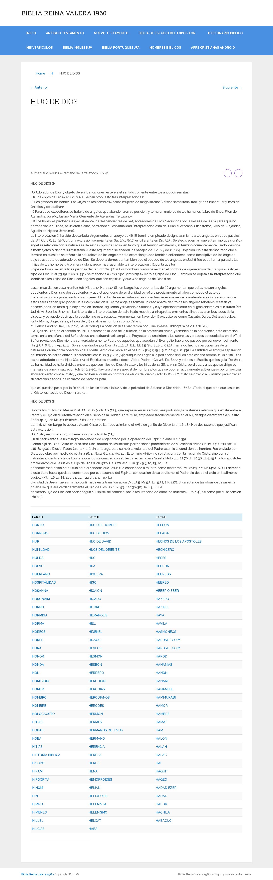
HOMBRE (39, 706)
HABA (93, 829)
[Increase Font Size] (228, 173)
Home (40, 73)
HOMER (38, 689)
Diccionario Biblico (225, 33)
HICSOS (94, 640)
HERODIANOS (99, 697)
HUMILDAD (41, 550)
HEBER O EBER (167, 591)
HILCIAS (38, 829)
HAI (158, 763)
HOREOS (39, 632)
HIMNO (37, 804)
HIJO (92, 558)
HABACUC (163, 821)
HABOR (161, 804)
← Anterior (39, 87)
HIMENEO (39, 812)
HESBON (95, 665)
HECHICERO (165, 550)
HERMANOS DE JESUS (106, 730)
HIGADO (95, 599)
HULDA (38, 558)
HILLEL (37, 821)
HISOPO (38, 763)
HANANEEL (164, 689)
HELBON (162, 525)
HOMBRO (39, 697)
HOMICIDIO (40, 681)
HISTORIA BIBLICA (46, 755)
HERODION (97, 681)
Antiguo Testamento (65, 33)
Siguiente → (232, 87)
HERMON (96, 714)
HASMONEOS (166, 632)
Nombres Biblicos (165, 47)
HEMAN (94, 788)
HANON (161, 673)
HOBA (36, 738)
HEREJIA (95, 755)
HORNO (38, 607)
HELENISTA (97, 804)
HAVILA (161, 623)
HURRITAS (40, 533)
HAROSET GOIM (168, 640)
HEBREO (162, 582)
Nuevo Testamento (111, 33)
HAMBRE (162, 714)
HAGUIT (162, 771)
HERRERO (96, 673)
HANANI (162, 681)
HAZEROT (163, 599)
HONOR (38, 656)
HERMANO (97, 738)
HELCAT (95, 821)
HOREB (37, 640)
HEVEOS (95, 648)
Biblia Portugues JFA (120, 47)
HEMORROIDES (100, 779)
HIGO (93, 582)
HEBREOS (163, 574)
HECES (161, 558)
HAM (159, 730)
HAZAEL (162, 607)
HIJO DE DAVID (100, 541)
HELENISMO (98, 812)
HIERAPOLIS (98, 615)
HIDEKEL (95, 632)
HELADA (162, 533)
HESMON (96, 656)
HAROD (161, 656)
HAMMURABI (166, 697)
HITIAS (37, 747)
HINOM (37, 788)
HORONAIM (41, 599)
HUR (35, 541)
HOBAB (38, 730)
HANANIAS (164, 665)
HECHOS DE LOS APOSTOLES (179, 541)
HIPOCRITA (40, 779)
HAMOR (162, 706)
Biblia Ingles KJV (77, 47)
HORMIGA (39, 615)
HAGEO (161, 779)
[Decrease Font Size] (238, 173)
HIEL (92, 623)
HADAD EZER (166, 788)
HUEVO (38, 566)
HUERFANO (41, 574)
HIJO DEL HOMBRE (103, 525)
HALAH (161, 747)
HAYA (160, 615)
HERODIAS (97, 689)
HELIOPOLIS (98, 796)
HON (35, 673)
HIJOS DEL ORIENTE (104, 550)
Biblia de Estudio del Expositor (166, 33)
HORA (36, 648)
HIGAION (95, 591)
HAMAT (161, 722)
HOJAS (37, 722)
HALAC (161, 755)
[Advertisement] (136, 139)
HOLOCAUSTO (43, 714)
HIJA (92, 566)
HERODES (96, 706)
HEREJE (95, 763)
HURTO (38, 525)
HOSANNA (40, 591)
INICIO (31, 33)
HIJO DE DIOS (99, 533)
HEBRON (162, 566)
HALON (161, 738)
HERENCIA (97, 747)
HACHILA (163, 812)
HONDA (38, 665)
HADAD (161, 796)
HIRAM (37, 771)
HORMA (38, 623)
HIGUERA (96, 574)
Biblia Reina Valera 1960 (64, 13)
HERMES (95, 722)
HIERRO (95, 607)
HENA (93, 771)
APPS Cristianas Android (213, 47)
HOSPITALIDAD (44, 582)
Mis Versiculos (39, 47)
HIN (35, 796)
